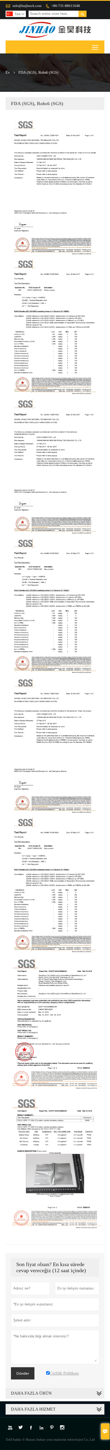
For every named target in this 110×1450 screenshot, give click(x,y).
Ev (8, 73)
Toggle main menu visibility (95, 47)
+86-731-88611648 (66, 6)
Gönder (22, 1373)
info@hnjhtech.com (27, 6)
